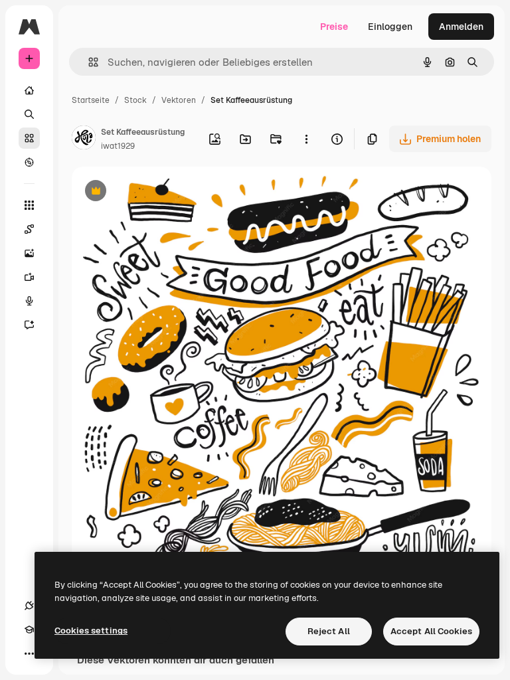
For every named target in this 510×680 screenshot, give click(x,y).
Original (156, 192)
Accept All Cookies (431, 631)
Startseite (91, 100)
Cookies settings (91, 630)
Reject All (328, 631)
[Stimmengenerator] (29, 300)
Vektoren (178, 100)
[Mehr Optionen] (306, 139)
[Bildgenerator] (29, 253)
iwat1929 (118, 146)
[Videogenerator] (29, 277)
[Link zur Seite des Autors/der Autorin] (84, 139)
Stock (135, 100)
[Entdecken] (29, 162)
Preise (334, 27)
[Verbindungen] (29, 605)
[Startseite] (29, 90)
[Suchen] (29, 114)
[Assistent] (29, 324)
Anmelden (461, 27)
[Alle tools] (29, 205)
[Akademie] (29, 629)
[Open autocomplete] (88, 62)
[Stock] (29, 138)
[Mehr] (29, 653)
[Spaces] (29, 229)
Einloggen (390, 27)
